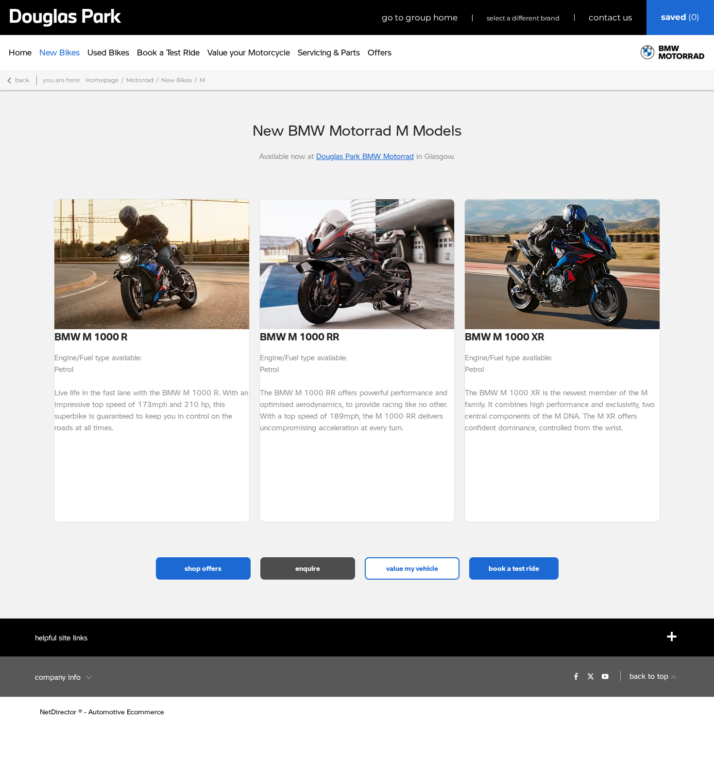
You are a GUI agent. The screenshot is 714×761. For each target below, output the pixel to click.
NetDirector (59, 712)
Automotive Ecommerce (126, 712)
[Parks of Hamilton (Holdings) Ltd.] (65, 17)
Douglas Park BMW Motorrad (365, 156)
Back (22, 80)
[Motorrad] (672, 52)
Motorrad (139, 80)
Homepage (102, 80)
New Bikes (176, 80)
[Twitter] (590, 675)
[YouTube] (605, 675)
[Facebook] (576, 675)
